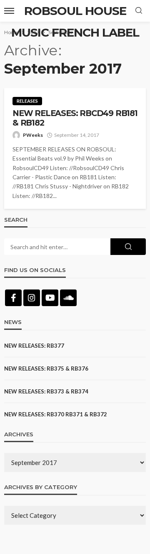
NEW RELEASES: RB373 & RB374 (46, 391)
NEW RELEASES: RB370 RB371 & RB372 (55, 414)
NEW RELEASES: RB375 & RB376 (46, 368)
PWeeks (33, 135)
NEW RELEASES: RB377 (34, 345)
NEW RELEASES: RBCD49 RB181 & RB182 (75, 118)
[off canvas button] (9, 11)
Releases (27, 101)
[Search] (139, 11)
